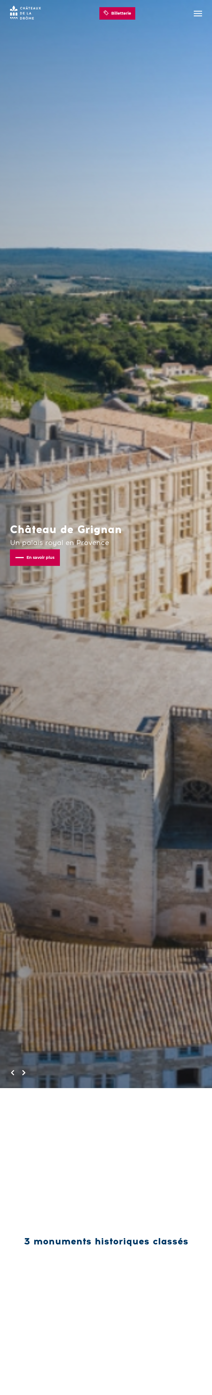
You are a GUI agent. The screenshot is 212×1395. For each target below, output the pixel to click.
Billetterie (121, 13)
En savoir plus (40, 557)
